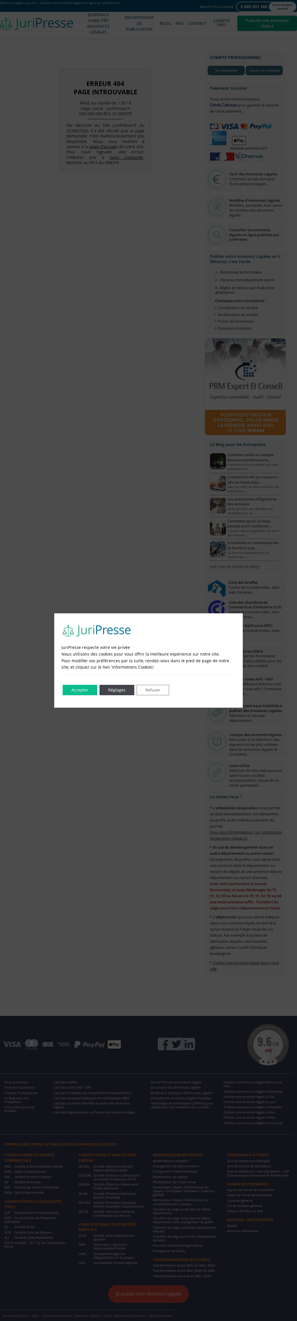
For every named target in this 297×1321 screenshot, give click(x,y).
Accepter (79, 690)
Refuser (152, 690)
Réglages (117, 690)
